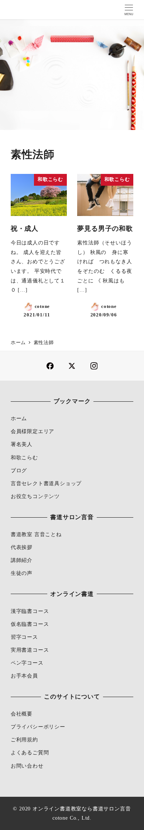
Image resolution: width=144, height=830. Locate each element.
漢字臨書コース (30, 611)
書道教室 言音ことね (36, 534)
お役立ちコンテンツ (35, 496)
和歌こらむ (24, 457)
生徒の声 (21, 573)
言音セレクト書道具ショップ (46, 483)
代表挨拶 (21, 547)
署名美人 (21, 444)
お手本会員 (24, 676)
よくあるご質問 (30, 752)
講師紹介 (21, 560)
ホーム (19, 418)
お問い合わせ (27, 766)
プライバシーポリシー (38, 727)
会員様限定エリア (32, 431)
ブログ (19, 470)
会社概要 (21, 714)
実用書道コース (30, 650)
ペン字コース (27, 663)
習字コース (24, 637)
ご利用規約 (24, 739)
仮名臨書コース (30, 624)
